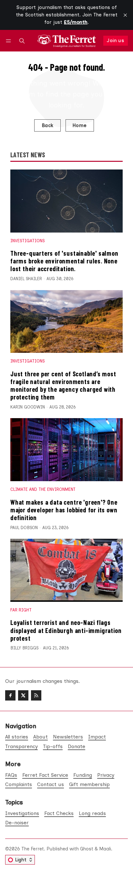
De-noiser (17, 823)
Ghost (86, 849)
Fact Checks (59, 813)
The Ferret (32, 849)
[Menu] (9, 40)
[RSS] (36, 695)
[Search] (21, 40)
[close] (125, 15)
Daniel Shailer (26, 278)
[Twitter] (23, 695)
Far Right (21, 610)
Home (80, 125)
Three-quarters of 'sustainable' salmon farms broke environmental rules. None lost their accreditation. (64, 260)
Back (48, 125)
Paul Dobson (24, 527)
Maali (105, 849)
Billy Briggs (24, 648)
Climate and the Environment (43, 489)
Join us (115, 40)
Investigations (27, 240)
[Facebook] (10, 695)
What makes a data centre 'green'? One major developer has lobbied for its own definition (64, 509)
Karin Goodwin (27, 407)
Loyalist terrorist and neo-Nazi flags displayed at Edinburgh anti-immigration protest (65, 630)
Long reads (92, 813)
